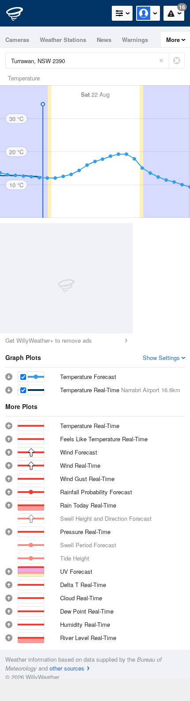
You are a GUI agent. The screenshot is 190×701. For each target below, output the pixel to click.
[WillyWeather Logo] (19, 13)
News (104, 39)
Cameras (17, 39)
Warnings (135, 39)
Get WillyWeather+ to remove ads (48, 340)
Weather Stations (63, 39)
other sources (66, 668)
